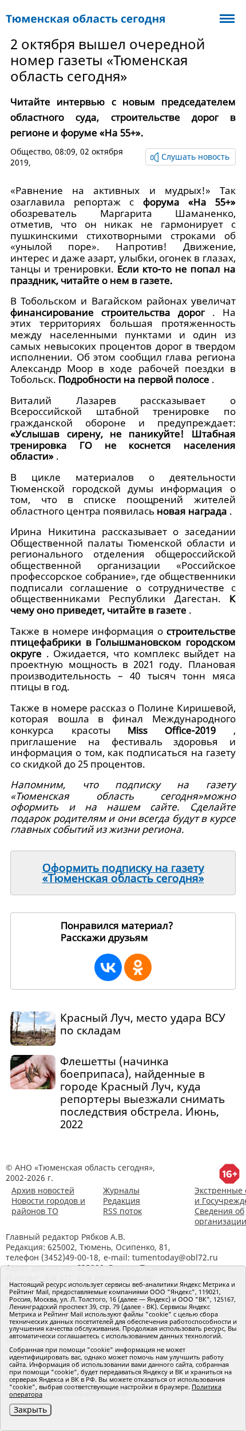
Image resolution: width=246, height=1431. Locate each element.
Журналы (121, 1190)
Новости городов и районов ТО (48, 1205)
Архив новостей (42, 1190)
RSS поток (122, 1210)
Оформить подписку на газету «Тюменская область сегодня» (123, 873)
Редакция (121, 1200)
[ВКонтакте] (108, 967)
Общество (30, 151)
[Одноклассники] (138, 967)
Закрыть (30, 1409)
